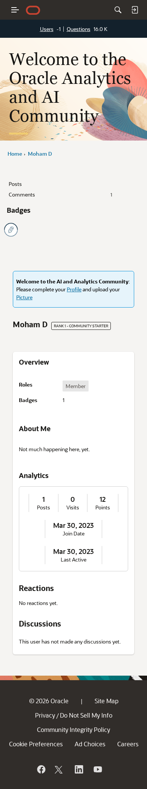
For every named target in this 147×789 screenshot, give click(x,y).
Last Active (73, 559)
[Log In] (134, 10)
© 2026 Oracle (49, 701)
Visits (72, 507)
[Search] (118, 10)
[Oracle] (41, 769)
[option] (76, 386)
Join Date (73, 533)
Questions (78, 28)
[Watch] (97, 769)
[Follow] (59, 769)
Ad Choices (90, 744)
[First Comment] (11, 230)
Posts (15, 183)
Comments (60, 194)
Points (102, 507)
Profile (74, 289)
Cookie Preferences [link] (36, 744)
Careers (127, 744)
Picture (24, 297)
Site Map (106, 701)
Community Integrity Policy (73, 729)
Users (47, 28)
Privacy (45, 715)
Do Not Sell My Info (86, 715)
